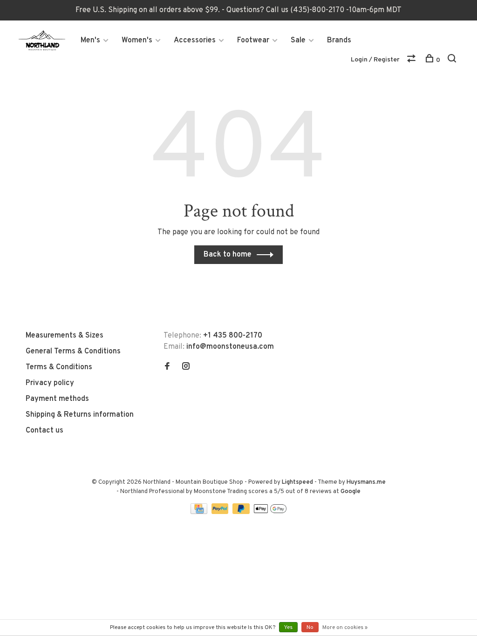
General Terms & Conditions (73, 351)
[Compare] (412, 60)
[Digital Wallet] (270, 512)
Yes (288, 627)
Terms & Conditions (59, 367)
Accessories (195, 40)
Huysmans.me (366, 482)
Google (351, 491)
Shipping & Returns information (80, 414)
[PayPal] (221, 512)
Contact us (44, 430)
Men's (90, 40)
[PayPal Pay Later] (242, 512)
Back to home (228, 254)
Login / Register (375, 60)
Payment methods (57, 399)
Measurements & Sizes (64, 335)
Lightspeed (297, 482)
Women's (137, 40)
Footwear (253, 40)
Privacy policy (50, 383)
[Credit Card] (200, 512)
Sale (298, 40)
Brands (339, 40)
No (310, 627)
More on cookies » (345, 627)
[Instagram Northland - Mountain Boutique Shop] (186, 367)
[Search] (453, 60)
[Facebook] (167, 367)
